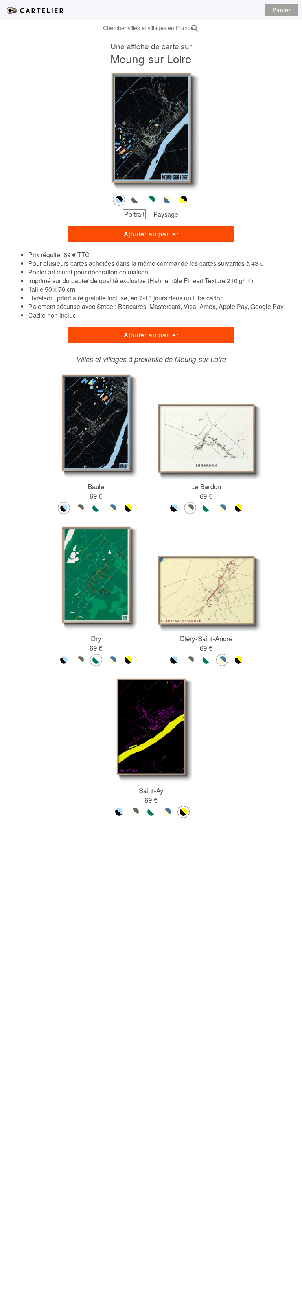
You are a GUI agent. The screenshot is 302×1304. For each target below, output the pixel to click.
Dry (96, 638)
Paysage (165, 214)
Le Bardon (206, 486)
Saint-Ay (151, 790)
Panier (282, 10)
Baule (96, 486)
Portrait (134, 214)
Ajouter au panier (151, 233)
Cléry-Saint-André (206, 638)
